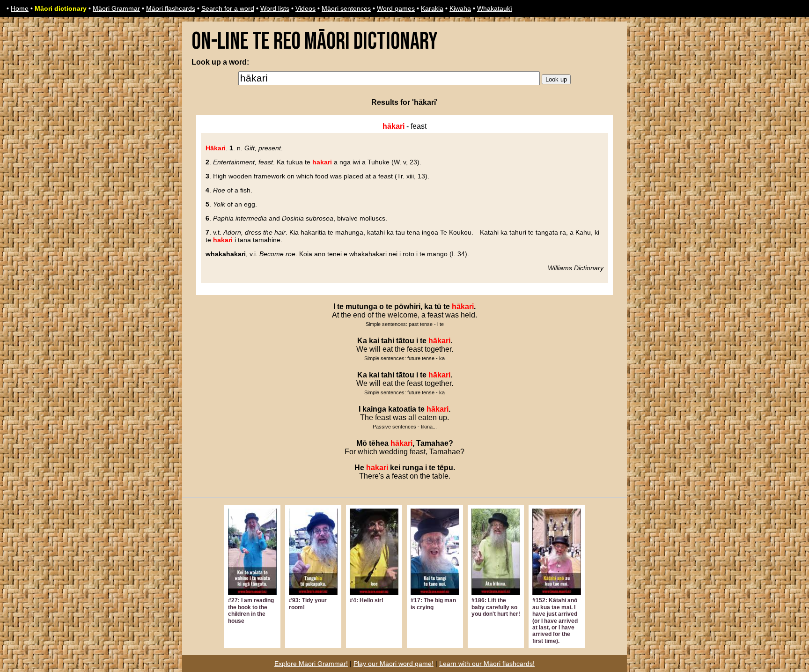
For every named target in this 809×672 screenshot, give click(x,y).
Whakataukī (494, 8)
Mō (361, 443)
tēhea (379, 443)
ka (428, 306)
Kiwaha (460, 8)
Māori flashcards (170, 8)
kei (395, 468)
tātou (405, 341)
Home (20, 8)
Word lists (274, 8)
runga (412, 468)
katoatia (402, 409)
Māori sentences (346, 8)
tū (437, 306)
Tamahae (432, 443)
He (359, 468)
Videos (305, 8)
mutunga (361, 306)
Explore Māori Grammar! (311, 663)
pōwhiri (407, 306)
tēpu (445, 468)
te (340, 306)
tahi (387, 341)
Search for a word (227, 8)
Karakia (432, 8)
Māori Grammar (116, 8)
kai (374, 341)
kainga (374, 409)
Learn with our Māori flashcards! (487, 663)
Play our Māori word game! (393, 663)
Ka (362, 341)
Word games (396, 8)
